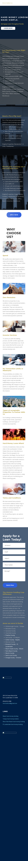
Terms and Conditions (12, 498)
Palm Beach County (11, 651)
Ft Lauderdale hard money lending (13, 724)
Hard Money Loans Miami (13, 443)
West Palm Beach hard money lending (14, 721)
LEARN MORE (8, 28)
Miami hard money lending (10, 716)
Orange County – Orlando (13, 657)
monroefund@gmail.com (10, 703)
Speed (5, 255)
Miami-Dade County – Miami (14, 649)
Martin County (9, 653)
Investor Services (10, 335)
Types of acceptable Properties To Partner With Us (14, 412)
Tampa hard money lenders (11, 719)
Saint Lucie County (11, 655)
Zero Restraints (9, 297)
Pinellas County (10, 635)
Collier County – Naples (12, 640)
